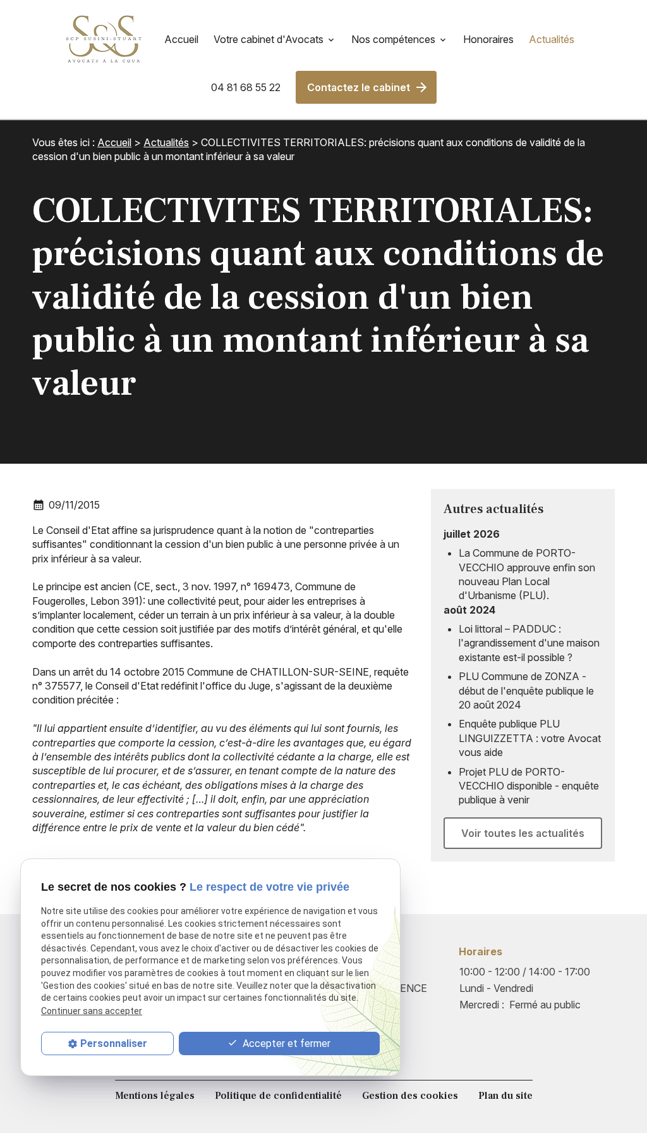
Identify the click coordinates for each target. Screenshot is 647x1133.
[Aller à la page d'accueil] (104, 39)
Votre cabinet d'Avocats (269, 39)
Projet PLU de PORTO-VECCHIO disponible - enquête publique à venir (529, 786)
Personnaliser (113, 1043)
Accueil (181, 39)
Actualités (551, 39)
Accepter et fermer (285, 1043)
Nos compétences (393, 39)
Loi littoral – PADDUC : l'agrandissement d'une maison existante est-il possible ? (529, 643)
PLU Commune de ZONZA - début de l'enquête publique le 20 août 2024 (526, 690)
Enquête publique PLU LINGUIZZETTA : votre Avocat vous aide (530, 737)
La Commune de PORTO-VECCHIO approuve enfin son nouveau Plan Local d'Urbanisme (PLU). (527, 574)
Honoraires (488, 39)
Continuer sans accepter (91, 1011)
